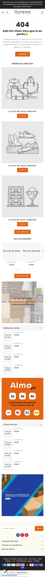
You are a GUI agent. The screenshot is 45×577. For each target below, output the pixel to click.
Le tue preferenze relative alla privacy (17, 572)
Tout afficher (22, 232)
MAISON (22, 54)
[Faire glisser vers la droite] (28, 270)
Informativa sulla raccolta (9, 575)
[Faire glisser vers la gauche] (24, 270)
